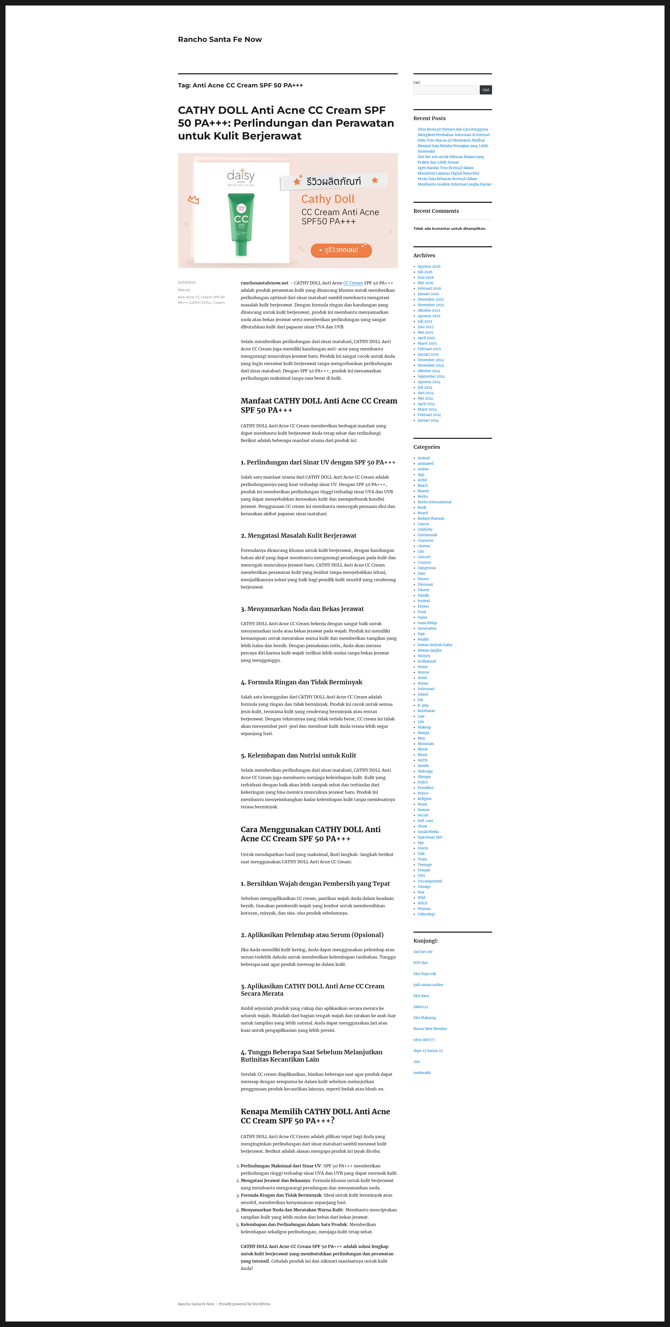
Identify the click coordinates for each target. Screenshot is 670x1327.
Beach (423, 485)
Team (422, 859)
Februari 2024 (429, 415)
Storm (423, 848)
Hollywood (427, 661)
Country (424, 562)
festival (424, 601)
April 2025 (426, 338)
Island (423, 694)
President (426, 788)
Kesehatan (426, 711)
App (421, 474)
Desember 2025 (431, 299)
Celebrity (425, 529)
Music (423, 755)
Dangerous (427, 568)
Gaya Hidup (427, 623)
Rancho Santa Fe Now (220, 39)
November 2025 (431, 305)
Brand (423, 513)
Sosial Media (428, 832)
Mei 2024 (425, 398)
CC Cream (353, 282)
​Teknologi (426, 914)
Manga (423, 733)
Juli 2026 (425, 272)
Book (422, 507)
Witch (423, 903)
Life (421, 722)
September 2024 (431, 376)
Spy (421, 843)
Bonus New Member (430, 1029)
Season (424, 810)
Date (421, 573)
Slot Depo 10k (425, 974)
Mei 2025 (425, 332)
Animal (424, 458)
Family (423, 595)
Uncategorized (430, 881)
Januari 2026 (428, 294)
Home (423, 667)
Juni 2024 (426, 393)
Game (422, 617)
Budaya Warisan (431, 518)
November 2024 (431, 365)
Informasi (426, 689)
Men (421, 738)
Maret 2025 (427, 343)
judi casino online (428, 985)
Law (421, 716)
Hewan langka (430, 650)
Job (420, 700)
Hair (421, 634)
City (421, 551)
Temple (424, 870)
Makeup (424, 727)
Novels (423, 766)
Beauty (184, 290)
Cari (417, 82)
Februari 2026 (429, 288)
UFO (421, 876)
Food (422, 612)
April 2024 (426, 404)
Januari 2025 (428, 354)
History (424, 656)
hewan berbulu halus (435, 645)
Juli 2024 (425, 387)
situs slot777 (424, 1040)
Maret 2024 (427, 409)
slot (417, 1062)
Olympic (424, 777)
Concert (424, 557)
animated (425, 463)
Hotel (422, 678)
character (426, 540)
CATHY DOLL (200, 302)
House (423, 683)
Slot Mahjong (425, 1018)
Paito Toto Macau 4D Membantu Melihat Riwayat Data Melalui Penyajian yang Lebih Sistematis (453, 146)
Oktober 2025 (429, 310)
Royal (422, 804)
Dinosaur (425, 584)
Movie (423, 749)
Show (422, 826)
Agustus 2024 (429, 382)
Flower (423, 606)
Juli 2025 (425, 321)
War (421, 892)
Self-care (425, 821)
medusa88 (422, 1073)
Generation (427, 628)
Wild (421, 897)
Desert (423, 579)
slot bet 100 (423, 952)
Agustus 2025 (429, 316)
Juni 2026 (426, 277)
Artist (422, 480)
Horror (423, 672)
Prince (423, 793)
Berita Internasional (434, 502)
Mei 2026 (425, 283)
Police (423, 782)
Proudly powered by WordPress (245, 1304)
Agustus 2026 (429, 266)
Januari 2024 (428, 420)
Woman (424, 908)
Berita (423, 496)
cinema (424, 546)
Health (423, 639)
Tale (421, 854)
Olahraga (425, 771)
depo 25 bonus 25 (428, 1051)
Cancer (423, 524)
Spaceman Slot (430, 837)
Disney (423, 590)
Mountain (426, 744)
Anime (423, 469)
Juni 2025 (426, 327)
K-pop (423, 705)
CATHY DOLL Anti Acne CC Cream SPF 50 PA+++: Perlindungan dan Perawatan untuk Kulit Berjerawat (286, 123)
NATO (422, 760)
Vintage (424, 886)
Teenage (425, 865)
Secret (423, 815)
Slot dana (421, 996)
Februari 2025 (429, 349)
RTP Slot (421, 963)
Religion (425, 799)
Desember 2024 (431, 360)
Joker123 (421, 1007)
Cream (219, 302)
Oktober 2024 (429, 371)
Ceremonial (427, 535)
